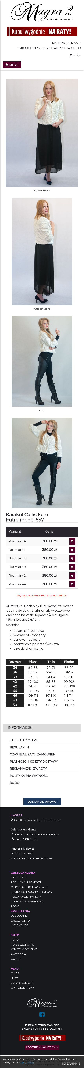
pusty (76, 55)
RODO (15, 783)
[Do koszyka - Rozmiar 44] (72, 584)
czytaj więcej (26, 1062)
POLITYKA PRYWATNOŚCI (29, 776)
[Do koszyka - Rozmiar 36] (72, 550)
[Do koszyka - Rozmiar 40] (72, 567)
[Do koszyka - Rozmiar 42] (72, 575)
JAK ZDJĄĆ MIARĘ (24, 740)
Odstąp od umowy (42, 801)
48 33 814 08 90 (67, 48)
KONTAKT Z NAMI (66, 43)
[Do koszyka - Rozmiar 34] (72, 541)
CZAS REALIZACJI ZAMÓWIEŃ (32, 754)
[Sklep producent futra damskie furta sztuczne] (42, 11)
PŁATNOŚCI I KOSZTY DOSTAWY (34, 761)
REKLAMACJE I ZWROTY (28, 768)
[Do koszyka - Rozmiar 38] (72, 558)
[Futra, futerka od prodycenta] (42, 1002)
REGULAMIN (19, 747)
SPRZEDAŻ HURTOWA (42, 1047)
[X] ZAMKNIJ (71, 1063)
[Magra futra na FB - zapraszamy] (42, 1015)
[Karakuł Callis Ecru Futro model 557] (42, 463)
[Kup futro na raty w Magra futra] (42, 31)
